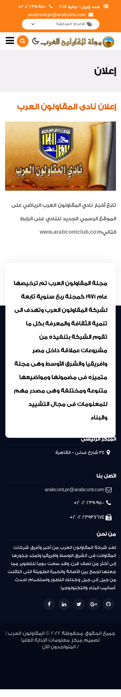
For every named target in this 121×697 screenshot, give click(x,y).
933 (52, 662)
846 (110, 678)
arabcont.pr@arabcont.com (57, 14)
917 (93, 670)
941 (80, 654)
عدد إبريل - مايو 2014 (79, 6)
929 (90, 662)
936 (21, 662)
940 (89, 654)
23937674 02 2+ (87, 517)
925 (20, 670)
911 (36, 678)
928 (100, 662)
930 (80, 662)
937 (11, 662)
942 (72, 654)
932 (62, 662)
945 (42, 654)
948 (12, 654)
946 (32, 654)
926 (10, 670)
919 (76, 670)
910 (43, 678)
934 (42, 662)
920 (67, 670)
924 (30, 670)
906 (59, 678)
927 (110, 662)
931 (72, 662)
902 (76, 678)
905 (68, 678)
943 (61, 654)
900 (91, 678)
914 (10, 678)
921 (59, 670)
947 (22, 654)
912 (28, 678)
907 (50, 678)
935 (31, 662)
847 (99, 678)
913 (19, 678)
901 (84, 678)
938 (109, 654)
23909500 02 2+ (32, 6)
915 (111, 670)
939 (98, 654)
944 (52, 654)
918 (85, 670)
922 (50, 670)
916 (102, 670)
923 (40, 670)
